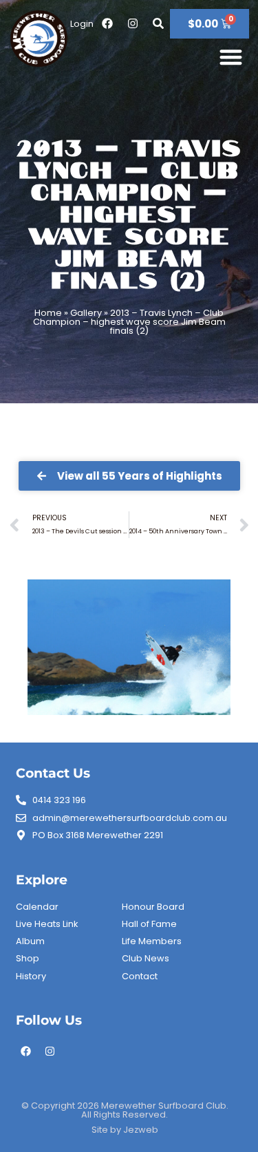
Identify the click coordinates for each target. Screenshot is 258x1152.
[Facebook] (26, 1051)
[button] (231, 57)
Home (48, 313)
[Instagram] (50, 1051)
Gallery (86, 313)
